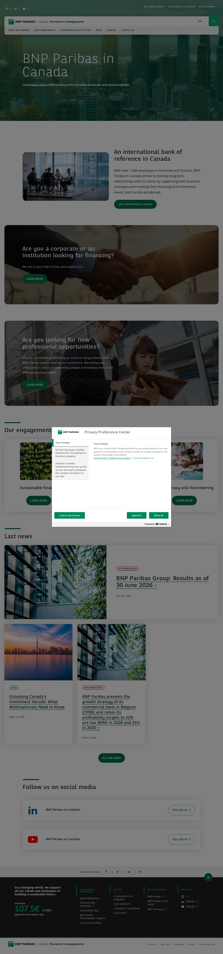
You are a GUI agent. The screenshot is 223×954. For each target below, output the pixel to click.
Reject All (136, 515)
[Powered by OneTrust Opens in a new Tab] (157, 525)
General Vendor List (143, 458)
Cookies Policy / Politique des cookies (112, 458)
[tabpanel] (131, 451)
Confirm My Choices (69, 515)
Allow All (158, 515)
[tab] (70, 442)
